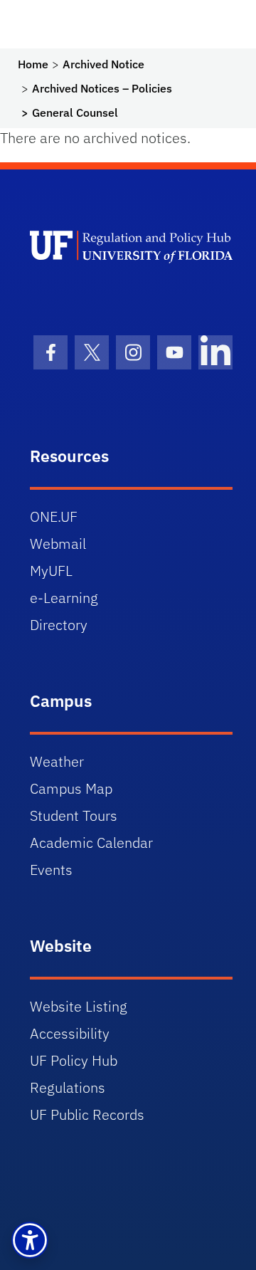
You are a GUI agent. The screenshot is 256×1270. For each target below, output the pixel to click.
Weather (57, 761)
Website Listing (78, 1006)
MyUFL (51, 570)
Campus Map (71, 788)
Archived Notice (103, 64)
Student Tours (73, 815)
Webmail (58, 543)
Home (33, 64)
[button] (29, 1240)
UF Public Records (87, 1114)
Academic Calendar (91, 842)
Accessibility (70, 1033)
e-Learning (64, 597)
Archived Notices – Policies (102, 88)
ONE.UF (54, 516)
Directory (58, 624)
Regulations (67, 1087)
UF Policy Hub (73, 1060)
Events (51, 869)
